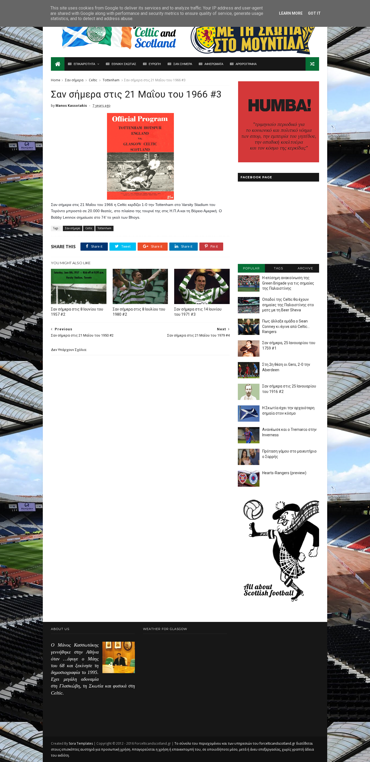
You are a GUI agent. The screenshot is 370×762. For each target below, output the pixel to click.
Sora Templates (81, 743)
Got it (314, 13)
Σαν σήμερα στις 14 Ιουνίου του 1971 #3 (198, 312)
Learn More (291, 13)
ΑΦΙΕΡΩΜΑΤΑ (214, 64)
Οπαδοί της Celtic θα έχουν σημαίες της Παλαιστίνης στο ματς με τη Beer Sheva (288, 304)
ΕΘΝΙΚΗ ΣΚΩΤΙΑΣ (124, 64)
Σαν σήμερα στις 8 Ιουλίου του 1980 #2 (139, 312)
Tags (278, 268)
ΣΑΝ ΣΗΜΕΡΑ (182, 64)
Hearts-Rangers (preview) (284, 473)
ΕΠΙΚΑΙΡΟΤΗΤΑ (84, 64)
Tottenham (111, 80)
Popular (251, 268)
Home (55, 80)
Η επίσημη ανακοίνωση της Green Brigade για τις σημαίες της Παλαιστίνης (288, 283)
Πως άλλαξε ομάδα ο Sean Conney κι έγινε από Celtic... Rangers (286, 326)
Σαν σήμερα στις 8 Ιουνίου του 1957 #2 (77, 312)
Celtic (93, 80)
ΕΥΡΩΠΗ (155, 64)
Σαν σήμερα (74, 80)
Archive (305, 268)
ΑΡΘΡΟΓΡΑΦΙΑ (246, 64)
